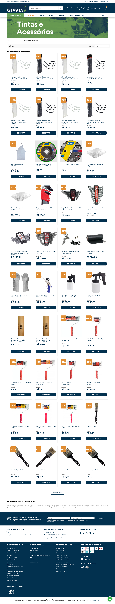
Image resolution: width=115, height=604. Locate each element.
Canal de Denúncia (61, 571)
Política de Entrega (61, 555)
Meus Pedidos (60, 550)
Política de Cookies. (95, 600)
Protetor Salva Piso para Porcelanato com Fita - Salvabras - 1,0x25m (43, 340)
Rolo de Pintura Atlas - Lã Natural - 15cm (44, 383)
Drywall (9, 562)
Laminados (10, 569)
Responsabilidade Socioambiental (40, 555)
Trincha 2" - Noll (41, 470)
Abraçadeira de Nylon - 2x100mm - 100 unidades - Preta (44, 122)
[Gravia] (17, 8)
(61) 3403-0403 (12, 532)
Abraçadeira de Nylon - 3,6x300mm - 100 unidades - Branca (70, 122)
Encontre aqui (60, 569)
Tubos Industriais (12, 580)
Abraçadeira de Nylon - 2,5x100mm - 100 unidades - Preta (45, 78)
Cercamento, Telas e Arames (15, 553)
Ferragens (10, 564)
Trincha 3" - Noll (66, 470)
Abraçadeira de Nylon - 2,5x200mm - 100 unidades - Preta (95, 78)
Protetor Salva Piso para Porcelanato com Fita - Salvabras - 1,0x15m (18, 340)
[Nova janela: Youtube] (87, 533)
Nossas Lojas (34, 550)
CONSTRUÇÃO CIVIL (77, 15)
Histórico (32, 560)
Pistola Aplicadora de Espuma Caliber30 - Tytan (45, 296)
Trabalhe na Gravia (61, 566)
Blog (31, 557)
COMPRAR (21, 89)
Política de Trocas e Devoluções (65, 564)
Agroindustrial (11, 548)
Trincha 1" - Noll (91, 426)
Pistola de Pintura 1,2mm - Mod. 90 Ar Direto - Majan (69, 296)
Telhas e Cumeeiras (13, 575)
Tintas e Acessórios (17, 40)
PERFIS (51, 15)
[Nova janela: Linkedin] (93, 533)
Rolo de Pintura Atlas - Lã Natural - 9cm (94, 383)
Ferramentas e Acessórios (31, 40)
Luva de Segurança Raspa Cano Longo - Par (19, 296)
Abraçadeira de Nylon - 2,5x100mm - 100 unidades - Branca (19, 78)
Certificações (34, 562)
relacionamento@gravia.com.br (56, 535)
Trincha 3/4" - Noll (92, 470)
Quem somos (34, 548)
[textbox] (46, 8)
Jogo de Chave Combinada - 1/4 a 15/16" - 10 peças (71, 208)
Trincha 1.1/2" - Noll (17, 470)
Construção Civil (12, 557)
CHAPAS (62, 15)
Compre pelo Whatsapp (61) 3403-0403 (97, 1)
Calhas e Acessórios (13, 550)
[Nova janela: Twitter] (90, 533)
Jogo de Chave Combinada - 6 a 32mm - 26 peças (96, 208)
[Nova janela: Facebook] (80, 533)
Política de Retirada (62, 562)
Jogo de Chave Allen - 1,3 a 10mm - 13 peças (44, 208)
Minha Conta (60, 548)
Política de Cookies (61, 553)
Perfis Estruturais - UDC (14, 573)
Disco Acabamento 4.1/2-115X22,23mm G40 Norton (44, 165)
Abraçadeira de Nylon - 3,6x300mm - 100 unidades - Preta (95, 122)
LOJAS (103, 15)
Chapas (9, 555)
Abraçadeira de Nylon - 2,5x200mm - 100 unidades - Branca (70, 78)
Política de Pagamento (63, 557)
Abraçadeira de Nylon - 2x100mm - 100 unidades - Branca (19, 122)
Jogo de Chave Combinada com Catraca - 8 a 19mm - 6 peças (19, 253)
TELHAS (92, 15)
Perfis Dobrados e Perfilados (15, 571)
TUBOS (41, 15)
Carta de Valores (35, 553)
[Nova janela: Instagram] (83, 533)
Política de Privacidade (73, 520)
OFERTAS (30, 15)
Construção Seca (12, 560)
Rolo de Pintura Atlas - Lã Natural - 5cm (69, 383)
